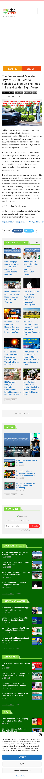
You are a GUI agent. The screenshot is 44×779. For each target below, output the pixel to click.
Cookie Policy (20, 776)
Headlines (19, 92)
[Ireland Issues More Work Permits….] (9, 463)
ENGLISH (31, 68)
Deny (22, 764)
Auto (4, 92)
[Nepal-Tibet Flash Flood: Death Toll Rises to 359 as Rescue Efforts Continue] (12, 283)
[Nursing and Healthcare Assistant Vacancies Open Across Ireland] (37, 641)
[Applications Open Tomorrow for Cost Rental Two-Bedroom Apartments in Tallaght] (37, 696)
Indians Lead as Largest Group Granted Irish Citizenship (25, 485)
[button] (40, 735)
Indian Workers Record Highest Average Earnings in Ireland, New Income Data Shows (22, 450)
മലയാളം (12, 68)
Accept (22, 757)
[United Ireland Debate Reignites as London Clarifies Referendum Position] (31, 253)
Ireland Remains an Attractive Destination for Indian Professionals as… (26, 473)
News (35, 92)
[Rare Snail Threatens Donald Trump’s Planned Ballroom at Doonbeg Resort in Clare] (31, 313)
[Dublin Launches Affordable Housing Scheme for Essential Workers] (37, 686)
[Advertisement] (22, 41)
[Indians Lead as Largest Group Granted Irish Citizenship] (9, 486)
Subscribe (34, 526)
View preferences (22, 770)
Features (11, 92)
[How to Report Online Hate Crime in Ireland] (37, 666)
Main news (27, 92)
